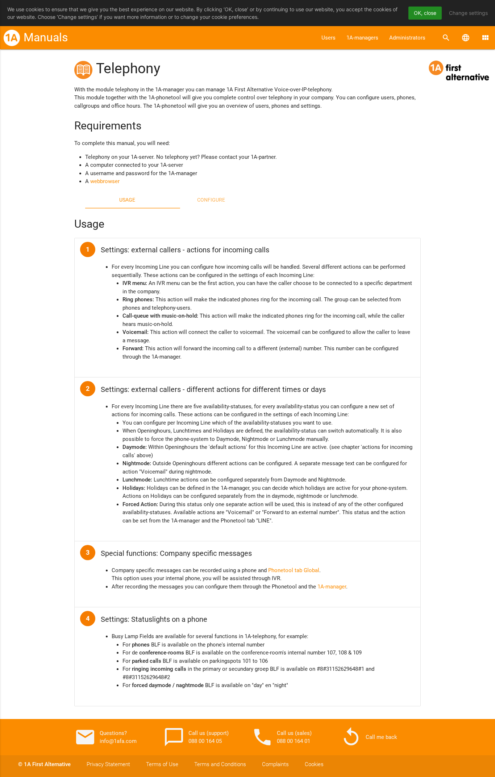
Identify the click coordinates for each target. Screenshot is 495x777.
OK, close (425, 13)
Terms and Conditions (220, 764)
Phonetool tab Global (293, 570)
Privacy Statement (108, 764)
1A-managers (362, 37)
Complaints (275, 764)
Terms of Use (162, 764)
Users (328, 37)
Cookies (314, 764)
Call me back (368, 737)
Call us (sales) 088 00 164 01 (281, 737)
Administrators (407, 37)
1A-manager (331, 586)
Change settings (468, 13)
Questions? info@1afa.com (105, 737)
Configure (211, 200)
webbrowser (105, 181)
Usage (127, 200)
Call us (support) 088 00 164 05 (196, 737)
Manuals (46, 37)
